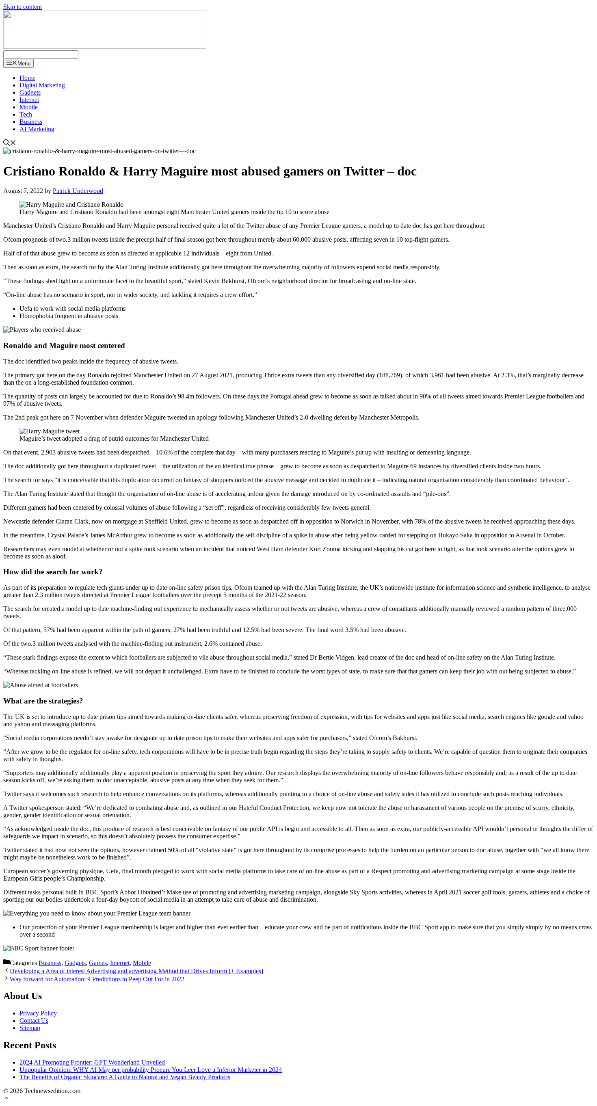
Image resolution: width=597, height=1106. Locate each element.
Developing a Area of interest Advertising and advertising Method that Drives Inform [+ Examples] (136, 970)
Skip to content (22, 6)
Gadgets (30, 92)
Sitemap (29, 1027)
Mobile (28, 107)
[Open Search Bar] (9, 143)
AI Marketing (36, 129)
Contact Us (33, 1020)
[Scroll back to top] (6, 1098)
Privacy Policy (38, 1013)
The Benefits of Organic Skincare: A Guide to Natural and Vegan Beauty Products (124, 1077)
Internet (29, 99)
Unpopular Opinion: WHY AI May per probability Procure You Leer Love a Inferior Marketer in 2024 (150, 1069)
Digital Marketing (42, 85)
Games (98, 962)
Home (27, 77)
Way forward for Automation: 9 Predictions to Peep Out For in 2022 (97, 979)
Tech (25, 114)
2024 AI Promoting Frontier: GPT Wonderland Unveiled (92, 1062)
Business (30, 121)
